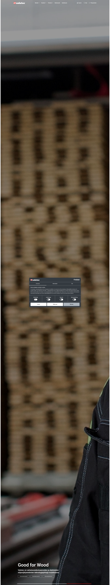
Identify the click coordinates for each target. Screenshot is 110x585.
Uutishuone (64, 2)
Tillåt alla (71, 304)
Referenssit (57, 2)
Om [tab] (72, 283)
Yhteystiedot (93, 2)
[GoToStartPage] (19, 3)
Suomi (79, 2)
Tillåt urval (55, 304)
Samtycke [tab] (38, 283)
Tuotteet (43, 2)
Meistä (36, 2)
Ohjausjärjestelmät (48, 576)
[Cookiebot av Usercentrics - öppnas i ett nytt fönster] (74, 280)
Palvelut (50, 2)
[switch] (48, 299)
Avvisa (38, 304)
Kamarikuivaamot (36, 576)
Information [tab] (55, 283)
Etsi (86, 2)
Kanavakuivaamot (23, 576)
